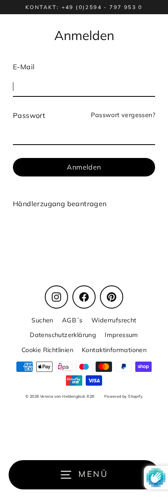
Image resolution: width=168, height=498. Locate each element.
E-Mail (23, 66)
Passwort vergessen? (123, 115)
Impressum (121, 335)
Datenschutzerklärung (63, 335)
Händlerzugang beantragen (60, 203)
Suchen (42, 320)
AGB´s (72, 320)
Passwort (29, 115)
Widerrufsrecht (114, 320)
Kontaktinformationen (114, 350)
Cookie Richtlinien (47, 350)
